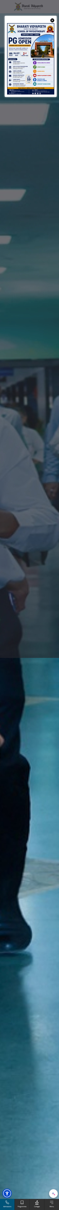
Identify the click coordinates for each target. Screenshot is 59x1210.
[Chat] (53, 1193)
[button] (7, 1193)
